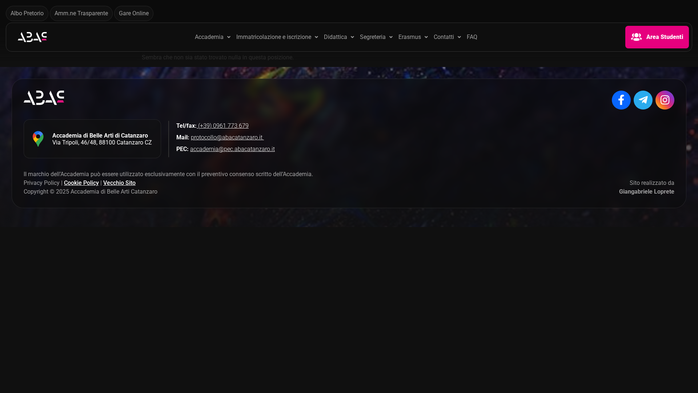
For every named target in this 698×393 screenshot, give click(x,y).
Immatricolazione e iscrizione (273, 37)
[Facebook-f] (621, 100)
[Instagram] (664, 100)
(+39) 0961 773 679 (223, 125)
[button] (212, 37)
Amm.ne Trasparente (81, 13)
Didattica (335, 37)
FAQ (472, 37)
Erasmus (409, 37)
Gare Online (134, 13)
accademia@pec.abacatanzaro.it (232, 149)
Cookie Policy (81, 182)
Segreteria (373, 37)
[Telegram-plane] (643, 100)
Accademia (209, 37)
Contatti (444, 37)
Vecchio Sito (119, 182)
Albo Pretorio (27, 13)
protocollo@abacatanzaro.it (227, 137)
